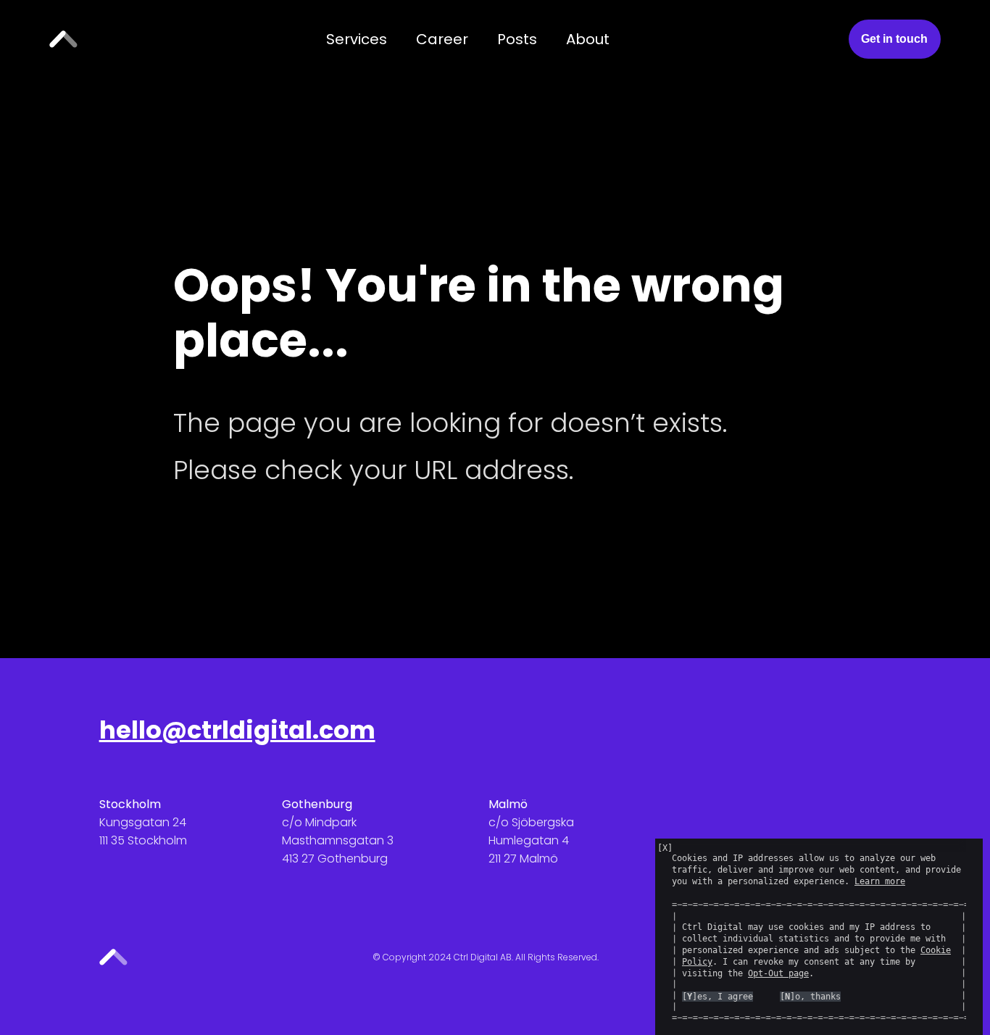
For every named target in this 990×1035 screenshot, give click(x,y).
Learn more (879, 881)
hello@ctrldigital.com (237, 730)
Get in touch (894, 39)
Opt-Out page (778, 973)
